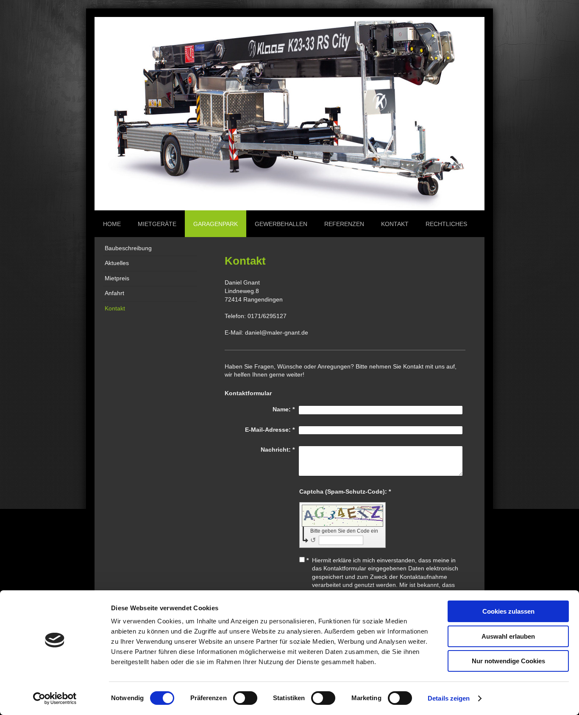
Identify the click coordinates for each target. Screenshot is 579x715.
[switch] (245, 698)
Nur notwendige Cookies (508, 661)
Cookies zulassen (508, 611)
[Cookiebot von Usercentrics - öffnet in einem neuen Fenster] (55, 698)
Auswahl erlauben (508, 636)
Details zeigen (449, 698)
